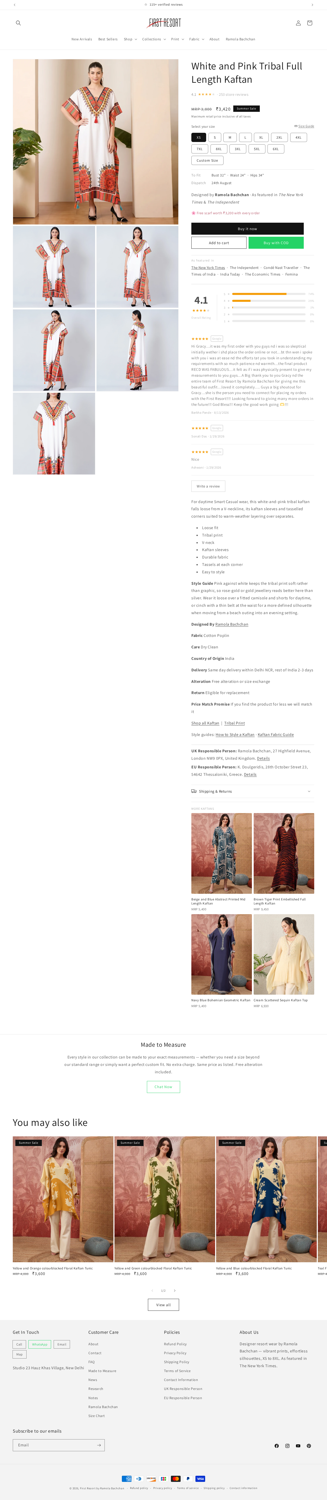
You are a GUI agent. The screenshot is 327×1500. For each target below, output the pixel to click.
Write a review (208, 485)
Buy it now (247, 228)
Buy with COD (276, 242)
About (93, 1344)
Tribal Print (234, 722)
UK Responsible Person (183, 1388)
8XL (219, 148)
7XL (200, 148)
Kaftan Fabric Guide (276, 734)
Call (19, 1344)
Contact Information (181, 1379)
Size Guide (306, 126)
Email (61, 1344)
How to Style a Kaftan (235, 734)
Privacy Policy (175, 1353)
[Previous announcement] (14, 5)
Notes (93, 1398)
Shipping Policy (176, 1362)
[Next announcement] (312, 5)
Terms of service (187, 1488)
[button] (18, 23)
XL (261, 137)
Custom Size (207, 160)
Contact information (243, 1488)
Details (263, 758)
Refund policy (139, 1488)
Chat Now (163, 1086)
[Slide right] (174, 1290)
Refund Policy (175, 1344)
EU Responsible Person (183, 1398)
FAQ (91, 1362)
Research (95, 1388)
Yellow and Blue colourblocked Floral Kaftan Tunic (254, 1268)
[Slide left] (152, 1290)
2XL (279, 137)
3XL (238, 148)
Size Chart (96, 1415)
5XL (257, 148)
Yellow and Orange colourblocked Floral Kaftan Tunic (53, 1268)
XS (199, 137)
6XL (276, 148)
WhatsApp (39, 1344)
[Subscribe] (98, 1445)
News (92, 1379)
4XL (299, 137)
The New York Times (208, 267)
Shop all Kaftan (205, 722)
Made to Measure (102, 1370)
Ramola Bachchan (231, 624)
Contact (94, 1353)
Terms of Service (177, 1370)
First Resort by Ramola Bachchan (102, 1488)
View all (163, 1304)
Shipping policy (214, 1488)
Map (19, 1354)
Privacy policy (162, 1488)
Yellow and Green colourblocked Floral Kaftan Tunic (153, 1268)
